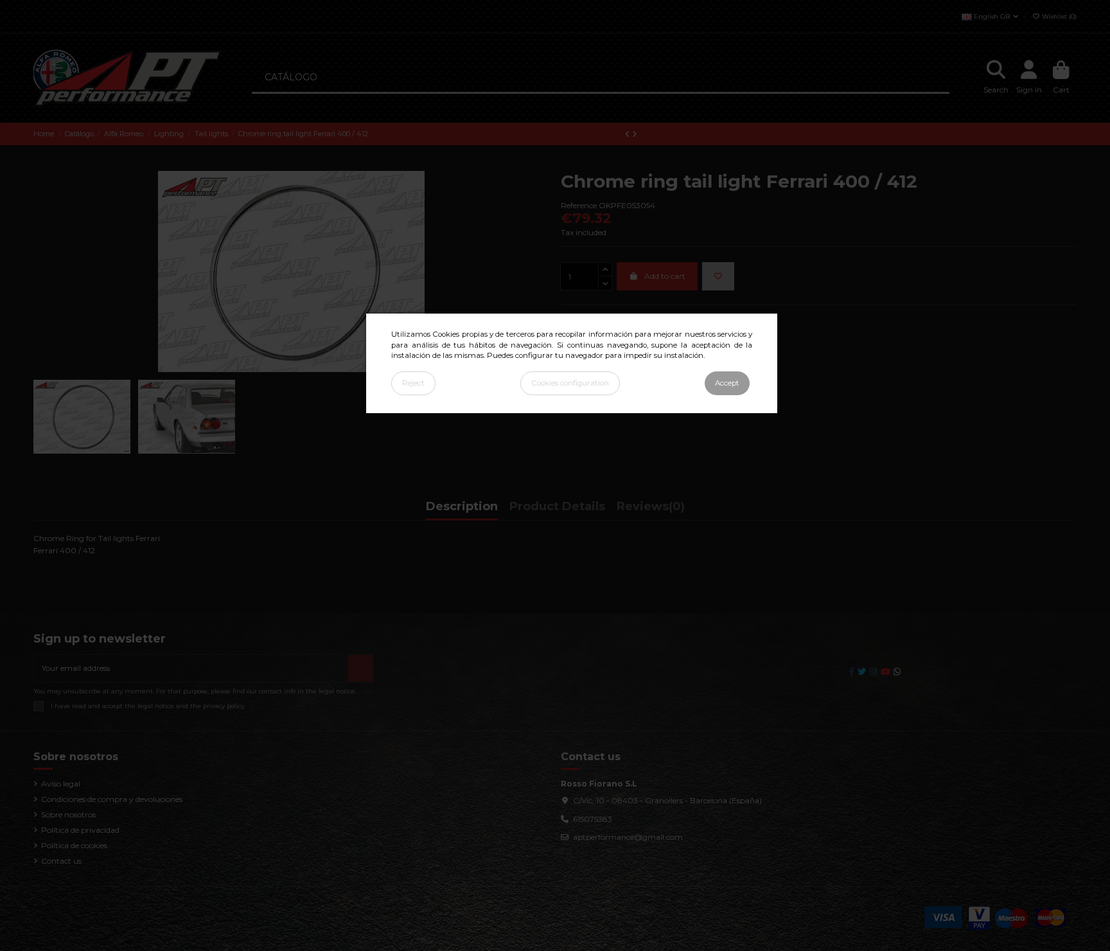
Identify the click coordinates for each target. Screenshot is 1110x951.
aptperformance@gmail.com (628, 837)
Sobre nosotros (68, 814)
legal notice (155, 705)
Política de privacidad (80, 830)
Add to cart (664, 276)
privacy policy (223, 705)
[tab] (651, 510)
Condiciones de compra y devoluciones (111, 799)
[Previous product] (628, 134)
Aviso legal (60, 783)
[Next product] (634, 134)
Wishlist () (1058, 16)
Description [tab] (462, 507)
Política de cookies (74, 845)
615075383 (592, 819)
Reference (579, 205)
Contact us (61, 861)
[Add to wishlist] (718, 276)
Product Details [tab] (557, 507)
